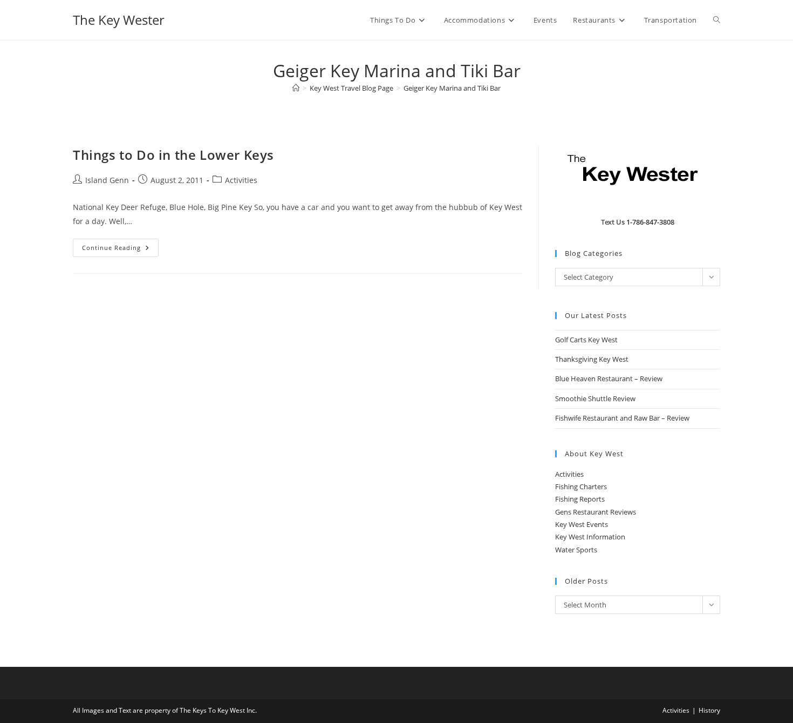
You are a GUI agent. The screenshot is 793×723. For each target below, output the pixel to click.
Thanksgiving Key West (591, 359)
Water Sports (576, 550)
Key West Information (590, 537)
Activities (241, 180)
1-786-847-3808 (650, 222)
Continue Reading (120, 249)
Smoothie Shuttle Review (595, 398)
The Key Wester (119, 20)
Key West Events (581, 524)
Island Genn (107, 180)
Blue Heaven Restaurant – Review (608, 378)
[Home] (295, 88)
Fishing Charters (581, 486)
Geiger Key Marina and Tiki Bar (452, 88)
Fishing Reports (580, 499)
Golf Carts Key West (586, 339)
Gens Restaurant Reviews (595, 512)
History (709, 710)
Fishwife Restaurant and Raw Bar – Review (622, 418)
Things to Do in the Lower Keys (173, 155)
